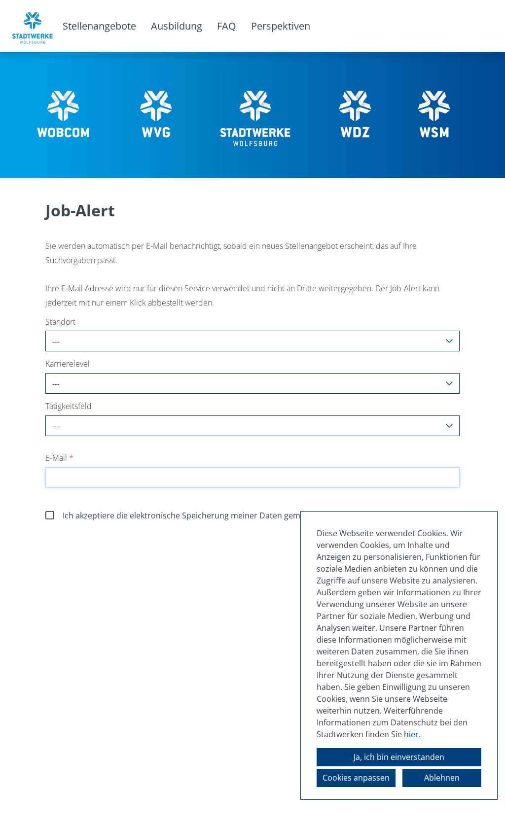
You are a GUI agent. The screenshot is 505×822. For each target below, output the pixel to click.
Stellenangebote (99, 26)
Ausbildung (176, 26)
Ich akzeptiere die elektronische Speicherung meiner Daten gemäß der (238, 515)
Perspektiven (280, 26)
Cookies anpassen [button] (356, 777)
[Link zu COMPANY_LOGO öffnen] (32, 26)
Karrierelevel (67, 363)
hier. (412, 734)
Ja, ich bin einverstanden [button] (399, 757)
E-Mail (59, 457)
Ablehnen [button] (442, 777)
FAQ (226, 26)
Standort (60, 321)
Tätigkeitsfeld (68, 406)
